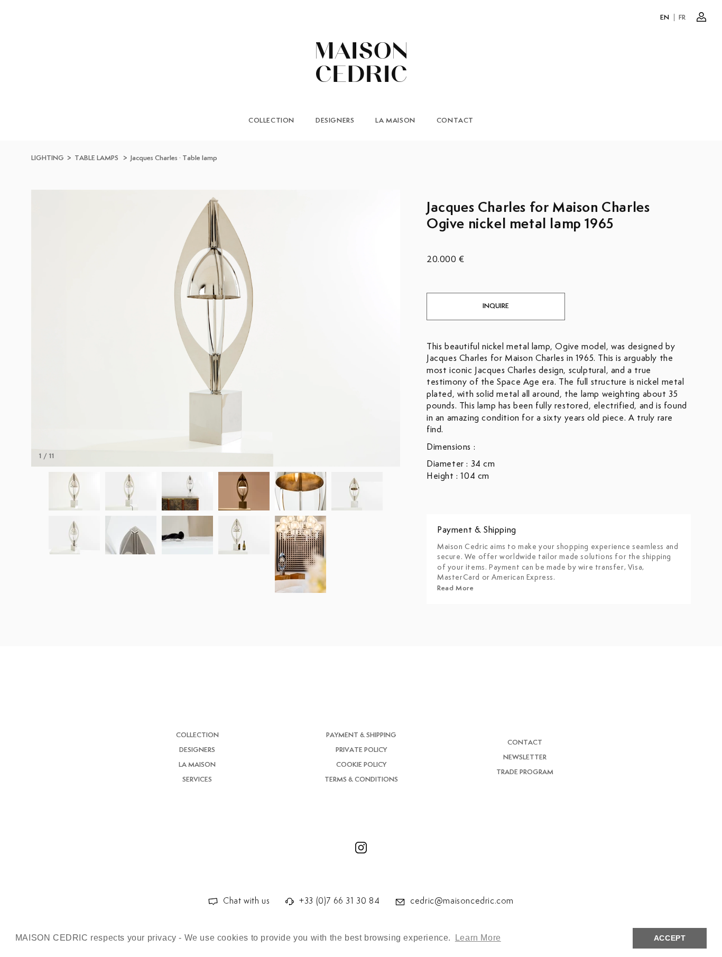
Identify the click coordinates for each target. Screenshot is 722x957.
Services (197, 779)
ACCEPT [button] (670, 938)
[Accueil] (361, 62)
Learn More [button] (478, 937)
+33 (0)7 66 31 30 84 (339, 901)
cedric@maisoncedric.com (462, 901)
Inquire (496, 306)
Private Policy (361, 750)
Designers (335, 120)
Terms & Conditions (361, 779)
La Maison (395, 120)
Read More (455, 588)
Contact (455, 120)
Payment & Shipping (361, 735)
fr (682, 17)
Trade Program (524, 772)
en (665, 17)
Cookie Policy (361, 764)
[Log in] (701, 17)
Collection (271, 120)
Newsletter (525, 757)
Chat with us (246, 901)
